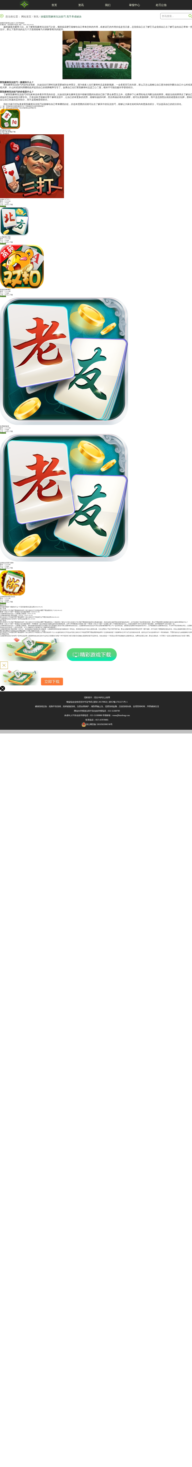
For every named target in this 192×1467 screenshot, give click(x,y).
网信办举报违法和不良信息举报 (88, 711)
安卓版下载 (4, 132)
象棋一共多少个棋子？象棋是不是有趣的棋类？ (16, 612)
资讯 (81, 4)
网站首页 (26, 16)
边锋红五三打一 (5, 199)
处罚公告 (161, 4)
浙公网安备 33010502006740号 (99, 724)
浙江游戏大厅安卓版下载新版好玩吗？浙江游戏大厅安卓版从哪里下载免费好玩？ (27, 610)
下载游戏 (3, 206)
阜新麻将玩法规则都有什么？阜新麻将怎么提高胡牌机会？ (25, 106)
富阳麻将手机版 (13, 24)
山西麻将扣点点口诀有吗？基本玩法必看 (13, 619)
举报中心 (134, 4)
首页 (54, 4)
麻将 (17, 27)
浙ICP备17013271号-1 (118, 702)
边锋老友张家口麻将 (7, 563)
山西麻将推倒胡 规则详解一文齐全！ (12, 615)
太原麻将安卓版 (5, 237)
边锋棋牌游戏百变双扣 (7, 596)
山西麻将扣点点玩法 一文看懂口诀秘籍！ (14, 613)
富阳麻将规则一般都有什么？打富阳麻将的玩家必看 (17, 607)
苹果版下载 (12, 132)
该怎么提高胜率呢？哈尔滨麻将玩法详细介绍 (21, 108)
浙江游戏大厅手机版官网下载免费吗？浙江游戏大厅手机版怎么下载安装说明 (25, 617)
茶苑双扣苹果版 (5, 289)
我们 (107, 4)
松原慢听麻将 (4, 426)
